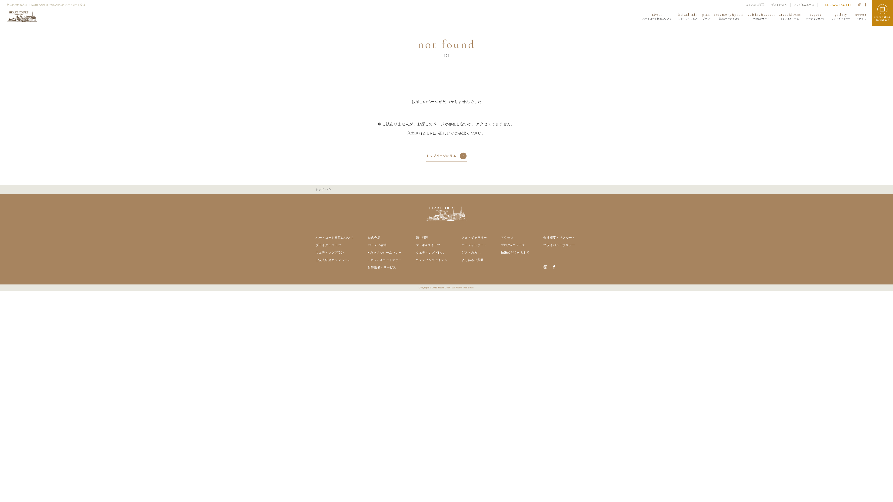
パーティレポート (474, 245)
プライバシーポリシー (559, 245)
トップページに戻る (441, 156)
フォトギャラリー (474, 237)
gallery (840, 16)
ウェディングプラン (330, 252)
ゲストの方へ (779, 4)
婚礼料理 (422, 237)
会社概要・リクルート (559, 237)
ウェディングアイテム (432, 260)
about (657, 16)
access (861, 16)
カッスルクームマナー (386, 252)
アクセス (507, 237)
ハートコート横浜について (335, 237)
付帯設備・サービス (382, 267)
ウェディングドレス (430, 252)
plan (706, 16)
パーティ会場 (377, 245)
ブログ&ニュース (804, 4)
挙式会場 (374, 237)
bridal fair (687, 16)
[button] (882, 13)
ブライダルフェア (328, 245)
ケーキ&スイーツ (428, 245)
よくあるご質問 (755, 4)
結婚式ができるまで (515, 252)
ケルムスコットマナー (386, 260)
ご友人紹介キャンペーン (333, 260)
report (815, 16)
